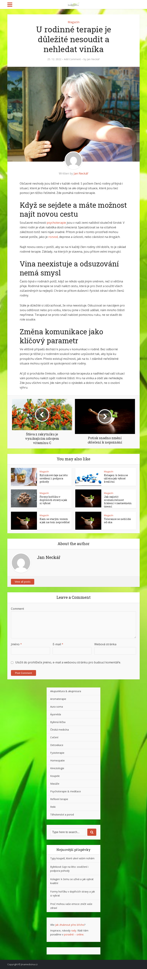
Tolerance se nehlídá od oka (117, 520)
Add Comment (72, 59)
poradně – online (74, 934)
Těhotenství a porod (62, 814)
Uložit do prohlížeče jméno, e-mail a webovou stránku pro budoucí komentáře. (68, 662)
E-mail (58, 644)
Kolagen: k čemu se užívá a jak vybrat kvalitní (116, 478)
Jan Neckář (93, 59)
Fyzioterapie (57, 752)
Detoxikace (56, 745)
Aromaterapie (58, 699)
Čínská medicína (59, 729)
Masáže (54, 783)
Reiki (53, 806)
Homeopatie (57, 760)
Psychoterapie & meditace (65, 791)
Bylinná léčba (57, 722)
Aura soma (56, 706)
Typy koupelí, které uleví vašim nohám (72, 858)
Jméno (16, 644)
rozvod (53, 237)
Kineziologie (57, 768)
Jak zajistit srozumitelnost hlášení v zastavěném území (118, 501)
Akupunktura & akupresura (65, 691)
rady (73, 930)
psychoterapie (56, 223)
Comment (17, 609)
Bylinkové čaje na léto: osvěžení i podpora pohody (54, 478)
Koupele (55, 776)
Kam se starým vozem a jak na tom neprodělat (55, 520)
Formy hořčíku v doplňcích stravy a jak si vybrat (53, 500)
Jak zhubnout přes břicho (69, 924)
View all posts (22, 581)
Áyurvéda (55, 714)
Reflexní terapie (59, 799)
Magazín (73, 22)
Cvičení (54, 737)
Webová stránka (105, 644)
